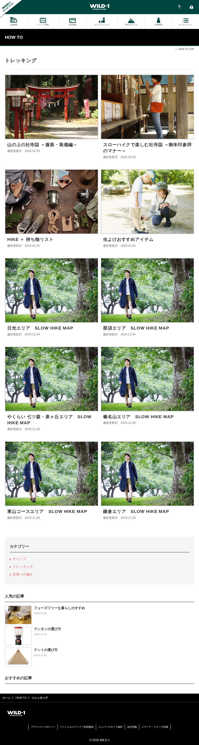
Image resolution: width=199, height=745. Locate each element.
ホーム (6, 697)
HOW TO (21, 697)
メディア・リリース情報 (154, 727)
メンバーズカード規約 (110, 727)
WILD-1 (99, 7)
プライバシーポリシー (43, 727)
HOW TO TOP (186, 49)
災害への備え (23, 574)
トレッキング (23, 566)
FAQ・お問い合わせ (179, 7)
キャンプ (19, 559)
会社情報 (132, 727)
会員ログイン (191, 7)
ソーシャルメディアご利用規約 (77, 727)
